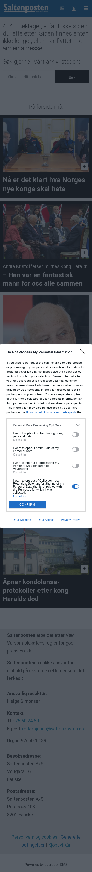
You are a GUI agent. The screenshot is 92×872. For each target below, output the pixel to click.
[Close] (84, 353)
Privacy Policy (70, 519)
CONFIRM (27, 504)
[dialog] (46, 436)
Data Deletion (22, 519)
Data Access (46, 519)
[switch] (75, 434)
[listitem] (46, 425)
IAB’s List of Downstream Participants (51, 412)
